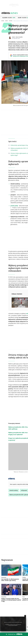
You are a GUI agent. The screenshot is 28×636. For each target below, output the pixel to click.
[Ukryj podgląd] (25, 616)
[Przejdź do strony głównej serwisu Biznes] (14, 13)
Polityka (10, 20)
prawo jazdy (14, 205)
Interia (2, 20)
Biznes (6, 20)
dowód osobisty (14, 490)
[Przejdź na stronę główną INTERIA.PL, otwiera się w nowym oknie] (6, 13)
